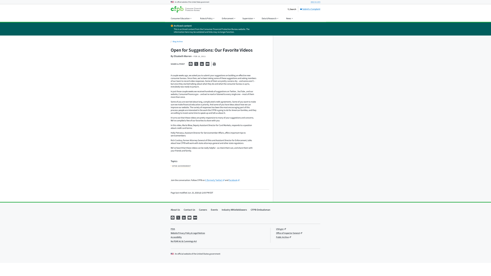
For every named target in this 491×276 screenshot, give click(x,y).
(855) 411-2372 (315, 2)
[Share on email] (207, 63)
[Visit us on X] (178, 217)
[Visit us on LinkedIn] (184, 217)
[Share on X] (196, 63)
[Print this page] (214, 64)
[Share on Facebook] (191, 63)
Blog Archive (178, 41)
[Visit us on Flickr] (195, 217)
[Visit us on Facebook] (173, 217)
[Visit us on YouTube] (189, 217)
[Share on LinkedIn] (202, 63)
